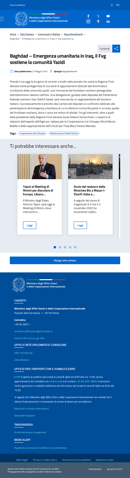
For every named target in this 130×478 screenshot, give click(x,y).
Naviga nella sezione (65, 260)
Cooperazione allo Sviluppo (32, 133)
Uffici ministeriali (23, 353)
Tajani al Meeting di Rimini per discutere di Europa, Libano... (38, 190)
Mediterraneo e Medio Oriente (64, 133)
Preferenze (95, 469)
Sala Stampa (27, 34)
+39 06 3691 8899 (86, 381)
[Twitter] (97, 16)
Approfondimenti (73, 34)
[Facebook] (87, 16)
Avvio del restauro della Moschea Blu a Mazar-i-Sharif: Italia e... (89, 190)
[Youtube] (107, 16)
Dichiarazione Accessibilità (76, 460)
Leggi (29, 225)
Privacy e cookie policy (45, 460)
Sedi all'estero (21, 360)
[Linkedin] (107, 21)
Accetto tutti (114, 469)
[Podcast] (97, 21)
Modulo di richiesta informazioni (31, 408)
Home (13, 34)
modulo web (55, 381)
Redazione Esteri (105, 460)
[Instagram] (87, 21)
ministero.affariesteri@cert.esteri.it (33, 331)
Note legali (22, 460)
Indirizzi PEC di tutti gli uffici (29, 338)
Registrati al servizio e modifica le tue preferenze (40, 448)
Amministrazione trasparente (30, 432)
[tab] (55, 247)
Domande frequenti (24, 415)
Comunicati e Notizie (49, 34)
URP (18, 377)
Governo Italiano (17, 5)
